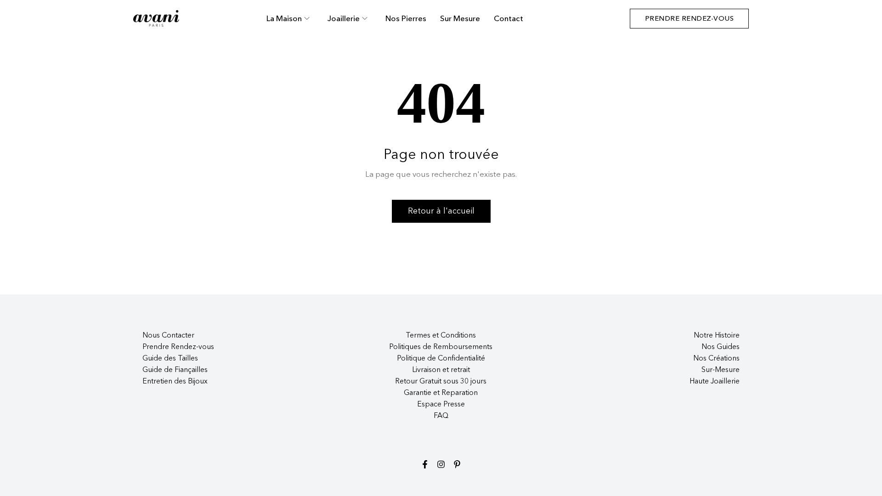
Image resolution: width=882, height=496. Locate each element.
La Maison (284, 18)
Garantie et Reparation (441, 393)
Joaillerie (344, 18)
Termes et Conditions (441, 335)
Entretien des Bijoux (175, 381)
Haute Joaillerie (715, 381)
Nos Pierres (405, 18)
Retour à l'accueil (441, 211)
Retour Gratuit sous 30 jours (440, 381)
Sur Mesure (460, 18)
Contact (508, 18)
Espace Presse (441, 404)
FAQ (441, 416)
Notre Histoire (717, 335)
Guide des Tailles (170, 358)
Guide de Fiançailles (175, 370)
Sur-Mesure (720, 370)
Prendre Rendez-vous (178, 347)
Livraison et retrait (441, 370)
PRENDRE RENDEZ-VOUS (689, 18)
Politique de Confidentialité (441, 358)
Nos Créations (716, 358)
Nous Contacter (168, 335)
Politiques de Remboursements (440, 347)
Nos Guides (720, 347)
